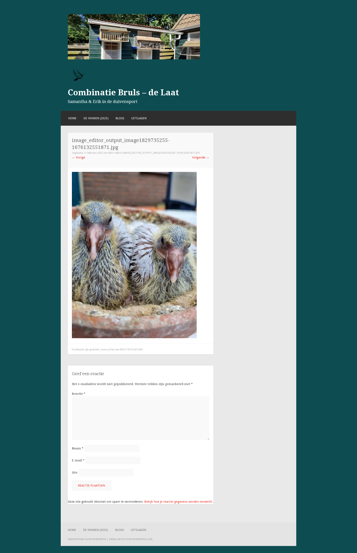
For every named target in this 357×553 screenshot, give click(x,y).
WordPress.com (142, 539)
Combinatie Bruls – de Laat (123, 92)
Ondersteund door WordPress (87, 539)
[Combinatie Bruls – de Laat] (134, 58)
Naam (77, 448)
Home (72, 118)
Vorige (78, 157)
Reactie (78, 394)
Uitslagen (138, 118)
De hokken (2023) (95, 118)
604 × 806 (114, 152)
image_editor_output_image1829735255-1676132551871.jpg (161, 152)
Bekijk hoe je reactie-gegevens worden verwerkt (178, 501)
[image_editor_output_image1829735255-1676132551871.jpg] (134, 337)
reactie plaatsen (131, 349)
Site (74, 472)
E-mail (78, 460)
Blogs (119, 118)
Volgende (200, 157)
